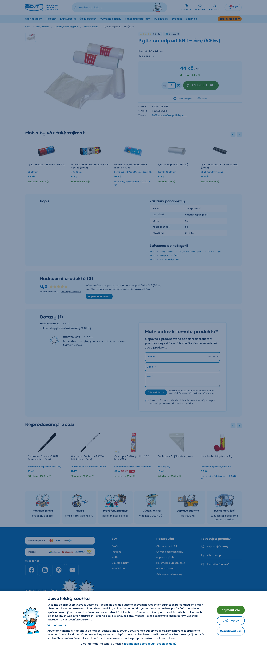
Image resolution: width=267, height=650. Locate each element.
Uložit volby (231, 620)
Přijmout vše (231, 610)
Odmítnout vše (231, 631)
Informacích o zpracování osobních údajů (150, 644)
